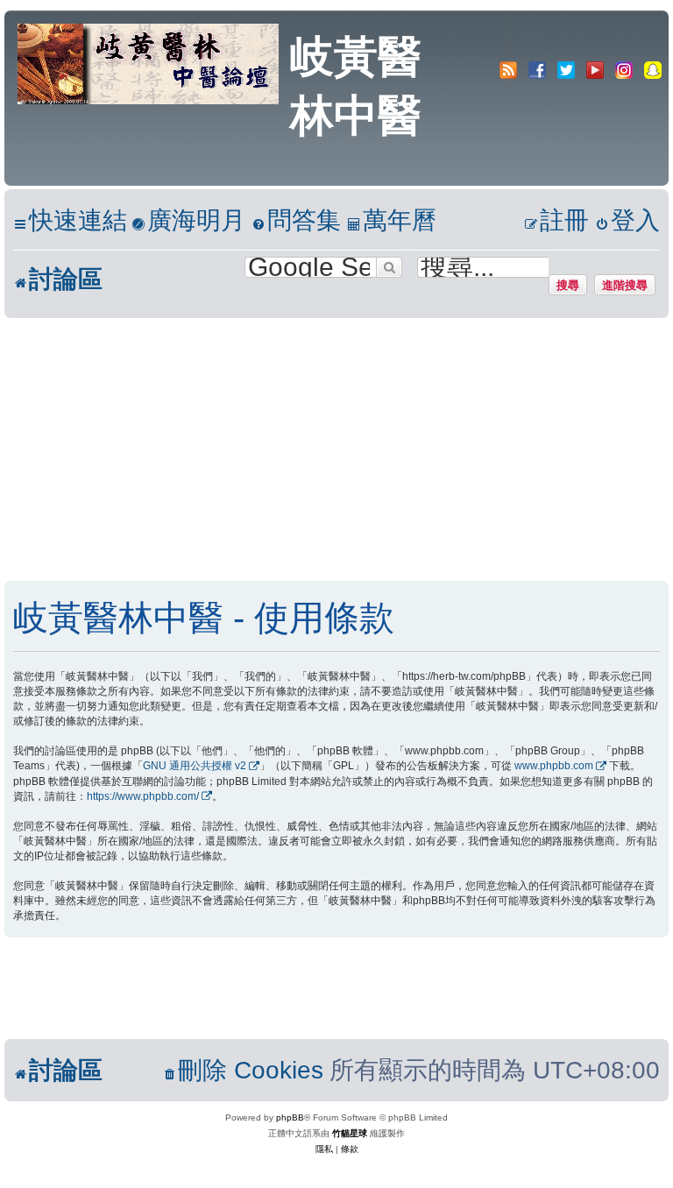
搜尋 (567, 285)
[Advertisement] (336, 449)
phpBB (290, 1117)
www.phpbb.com (553, 766)
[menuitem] (188, 221)
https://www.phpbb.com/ (143, 796)
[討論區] (149, 62)
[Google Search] (389, 267)
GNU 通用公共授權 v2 (194, 766)
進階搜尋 (625, 285)
